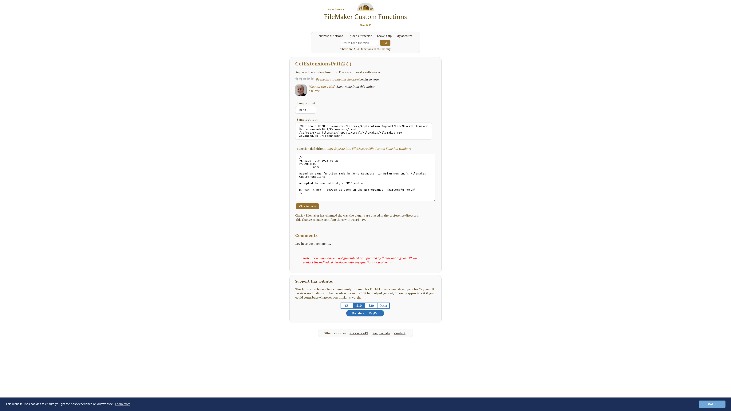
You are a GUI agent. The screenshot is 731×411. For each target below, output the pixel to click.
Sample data (381, 333)
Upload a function (360, 36)
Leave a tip (384, 36)
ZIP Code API (359, 333)
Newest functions (331, 36)
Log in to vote (369, 79)
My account (404, 36)
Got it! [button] (712, 404)
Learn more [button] (122, 404)
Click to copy (307, 206)
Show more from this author (355, 86)
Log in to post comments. (313, 243)
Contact (399, 333)
